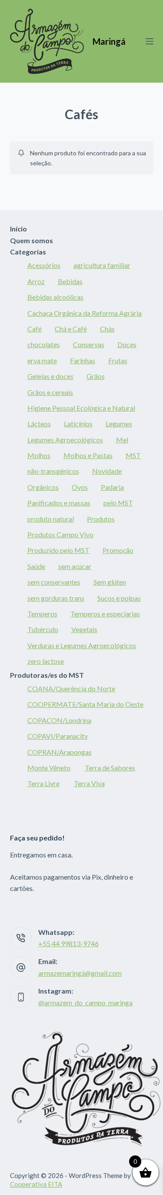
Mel (122, 439)
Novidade (107, 471)
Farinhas (82, 360)
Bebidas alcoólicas (55, 297)
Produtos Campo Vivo (60, 534)
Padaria (112, 487)
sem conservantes (53, 582)
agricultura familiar (101, 265)
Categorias (28, 252)
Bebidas (70, 281)
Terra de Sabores (110, 767)
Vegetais (84, 629)
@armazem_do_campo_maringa (85, 1002)
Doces (126, 344)
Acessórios (43, 265)
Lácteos (39, 423)
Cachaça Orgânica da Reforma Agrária (84, 313)
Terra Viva (89, 783)
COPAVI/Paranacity (57, 736)
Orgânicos (43, 487)
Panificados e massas (58, 503)
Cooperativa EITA (36, 1184)
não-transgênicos (53, 471)
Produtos (101, 519)
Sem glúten (109, 582)
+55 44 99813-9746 (68, 943)
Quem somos (31, 240)
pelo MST (118, 503)
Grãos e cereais (50, 392)
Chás (107, 329)
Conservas (88, 344)
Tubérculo (42, 629)
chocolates (43, 344)
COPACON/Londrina (59, 720)
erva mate (42, 360)
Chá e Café (71, 329)
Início (18, 228)
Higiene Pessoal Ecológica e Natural (81, 408)
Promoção (118, 550)
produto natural (50, 519)
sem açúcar (74, 566)
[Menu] (149, 41)
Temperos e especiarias (105, 613)
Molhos (38, 455)
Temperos (42, 613)
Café (34, 329)
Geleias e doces (50, 376)
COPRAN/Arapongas (59, 752)
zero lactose (45, 661)
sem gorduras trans (55, 598)
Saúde (36, 566)
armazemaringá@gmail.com (80, 973)
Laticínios (78, 423)
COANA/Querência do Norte (71, 688)
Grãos (95, 376)
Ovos (80, 487)
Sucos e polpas (119, 598)
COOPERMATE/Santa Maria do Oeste (85, 704)
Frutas (117, 360)
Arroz (36, 281)
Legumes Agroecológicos (65, 439)
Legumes (119, 423)
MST (133, 455)
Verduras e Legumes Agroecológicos (81, 645)
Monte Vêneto (48, 767)
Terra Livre (43, 783)
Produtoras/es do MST (47, 675)
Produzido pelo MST (58, 550)
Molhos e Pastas (88, 455)
